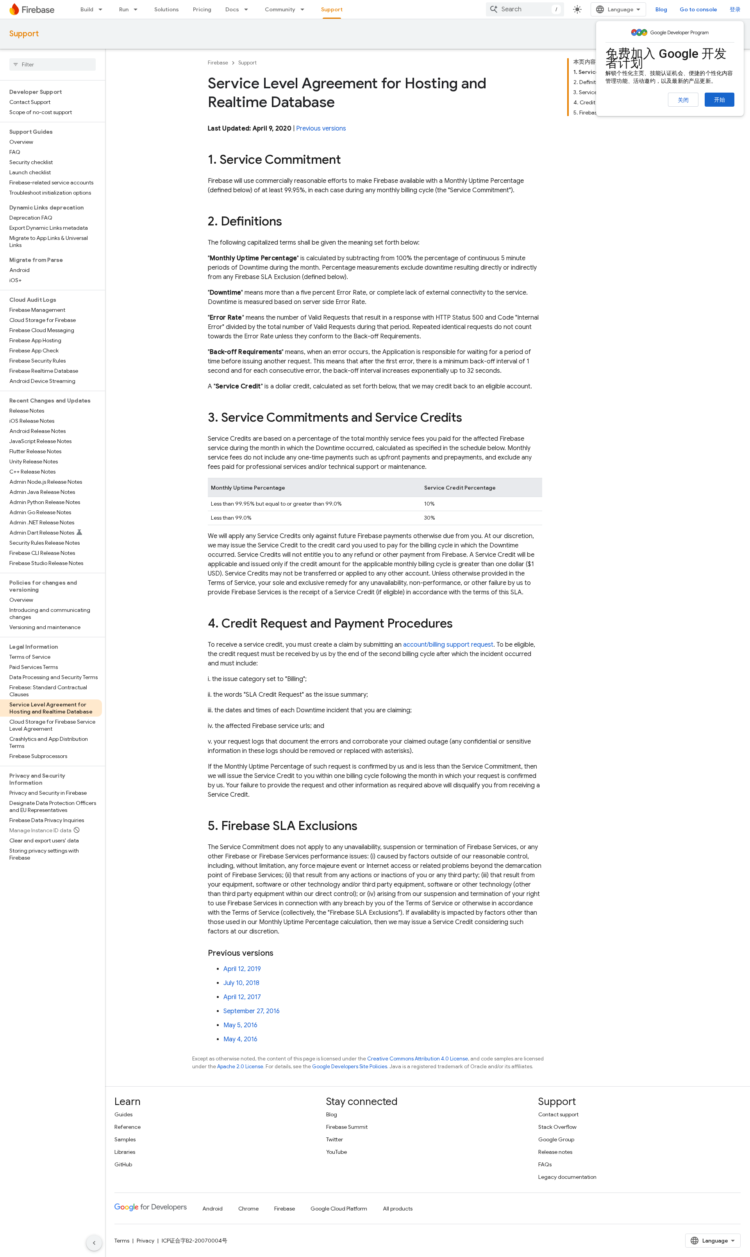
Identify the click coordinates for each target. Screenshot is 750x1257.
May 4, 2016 (240, 1039)
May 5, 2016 (240, 1025)
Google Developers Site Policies (349, 1066)
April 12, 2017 (242, 997)
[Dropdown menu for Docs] (248, 9)
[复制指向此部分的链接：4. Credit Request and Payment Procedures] (460, 624)
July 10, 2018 (241, 983)
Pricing (202, 9)
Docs (232, 9)
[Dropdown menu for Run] (138, 9)
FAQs (545, 1164)
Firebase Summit (347, 1126)
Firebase (218, 62)
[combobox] (525, 9)
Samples (125, 1139)
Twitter (334, 1139)
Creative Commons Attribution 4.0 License (417, 1058)
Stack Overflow (557, 1126)
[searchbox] (52, 64)
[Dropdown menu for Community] (304, 9)
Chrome (248, 1208)
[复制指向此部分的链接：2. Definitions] (290, 222)
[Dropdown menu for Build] (102, 9)
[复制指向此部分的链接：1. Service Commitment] (349, 160)
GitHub (123, 1164)
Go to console (698, 9)
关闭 (683, 100)
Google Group (556, 1139)
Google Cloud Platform (339, 1208)
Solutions (166, 9)
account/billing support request (448, 645)
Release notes (555, 1151)
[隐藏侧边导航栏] (94, 1243)
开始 (719, 99)
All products (397, 1208)
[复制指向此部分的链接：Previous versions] (281, 953)
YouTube (336, 1151)
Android (212, 1208)
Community (280, 9)
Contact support (558, 1114)
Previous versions (321, 128)
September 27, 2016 (251, 1011)
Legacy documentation (567, 1176)
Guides (123, 1114)
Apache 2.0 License (240, 1066)
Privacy (145, 1240)
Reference (127, 1126)
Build (86, 9)
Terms (121, 1240)
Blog (661, 9)
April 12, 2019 (242, 969)
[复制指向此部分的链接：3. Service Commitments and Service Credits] (470, 418)
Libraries (124, 1151)
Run (124, 9)
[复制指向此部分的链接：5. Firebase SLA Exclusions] (365, 826)
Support (332, 9)
